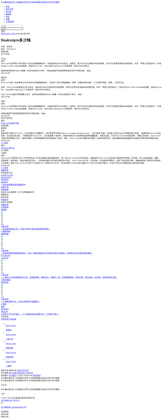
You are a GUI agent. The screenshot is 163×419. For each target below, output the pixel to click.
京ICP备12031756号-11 (10, 400)
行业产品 (29, 373)
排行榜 (8, 12)
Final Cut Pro (10, 34)
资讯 (8, 17)
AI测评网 (10, 22)
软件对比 (21, 373)
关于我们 (13, 375)
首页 (8, 7)
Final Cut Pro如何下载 (10, 123)
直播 (8, 19)
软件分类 (9, 9)
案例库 (8, 14)
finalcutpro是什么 (8, 148)
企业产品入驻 (23, 370)
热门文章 (13, 373)
